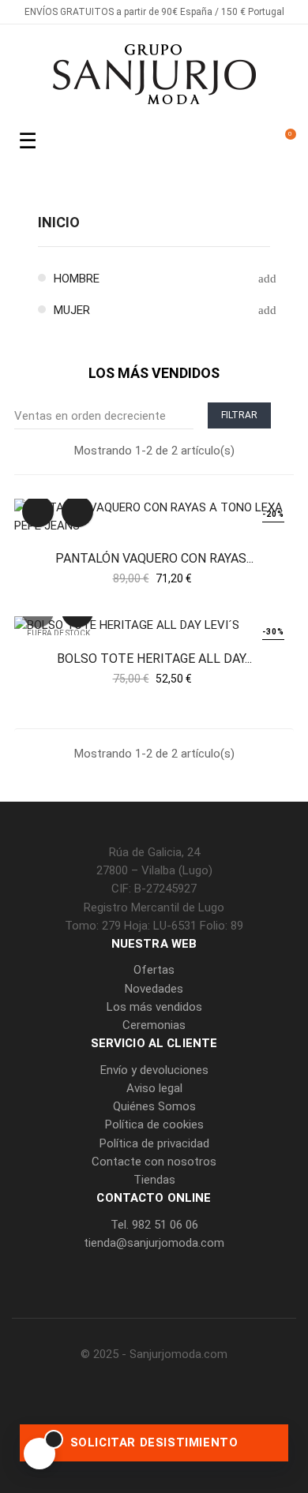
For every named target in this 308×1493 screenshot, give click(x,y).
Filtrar (239, 415)
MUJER (72, 310)
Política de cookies (154, 1124)
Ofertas (154, 970)
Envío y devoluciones (154, 1070)
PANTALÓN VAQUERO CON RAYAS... (154, 558)
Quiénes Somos (154, 1106)
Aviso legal (154, 1088)
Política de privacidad (154, 1143)
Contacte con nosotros (154, 1161)
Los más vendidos (154, 1007)
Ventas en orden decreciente (99, 416)
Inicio (59, 222)
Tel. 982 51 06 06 (154, 1225)
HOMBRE (77, 278)
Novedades (154, 989)
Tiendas (154, 1180)
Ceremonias (154, 1025)
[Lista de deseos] (77, 511)
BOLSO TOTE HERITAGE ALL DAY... (154, 658)
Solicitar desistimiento (154, 1442)
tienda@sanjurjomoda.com (154, 1243)
